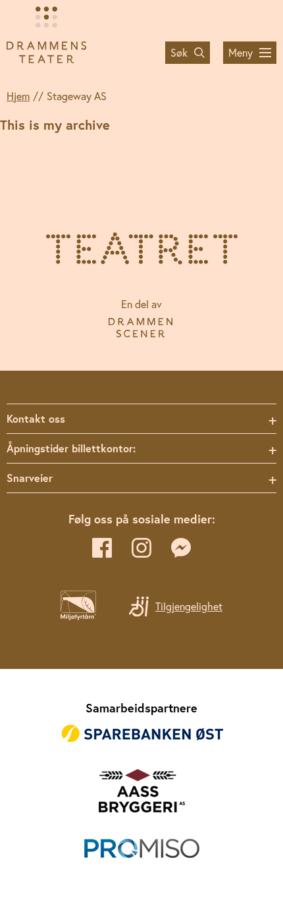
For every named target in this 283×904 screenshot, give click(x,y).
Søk (179, 52)
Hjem (18, 96)
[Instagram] (141, 548)
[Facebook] (102, 548)
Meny (240, 52)
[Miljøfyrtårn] (78, 616)
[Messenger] (181, 548)
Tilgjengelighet (188, 606)
